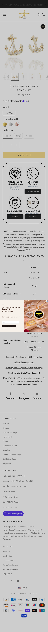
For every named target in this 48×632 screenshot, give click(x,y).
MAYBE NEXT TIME (5, 328)
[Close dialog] (47, 301)
